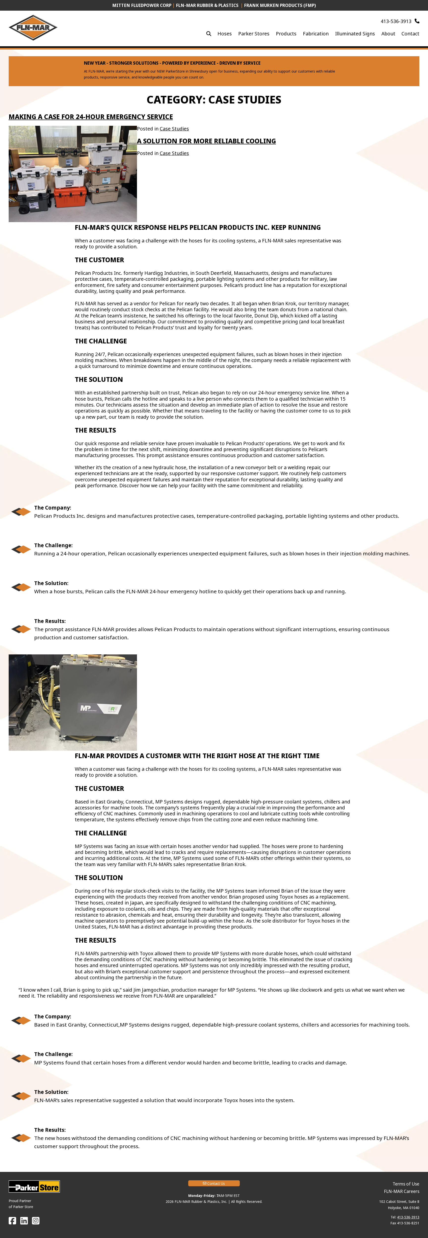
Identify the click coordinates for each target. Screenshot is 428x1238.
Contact (410, 33)
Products (286, 33)
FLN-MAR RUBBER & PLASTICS (208, 5)
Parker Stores (253, 33)
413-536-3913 (397, 21)
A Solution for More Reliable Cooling (206, 140)
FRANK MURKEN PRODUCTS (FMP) (280, 5)
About (388, 33)
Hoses (224, 33)
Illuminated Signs (355, 33)
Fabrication (316, 33)
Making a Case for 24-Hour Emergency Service (91, 116)
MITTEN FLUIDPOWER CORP (141, 5)
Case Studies (174, 128)
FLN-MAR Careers (401, 1191)
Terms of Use (406, 1184)
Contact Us (215, 1183)
